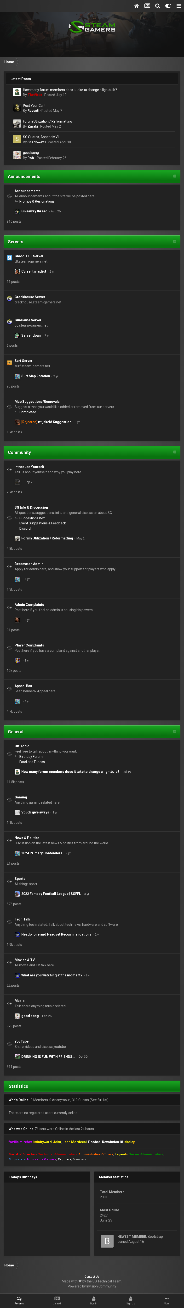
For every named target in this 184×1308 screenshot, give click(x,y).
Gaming (21, 797)
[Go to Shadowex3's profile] (17, 139)
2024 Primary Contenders (41, 853)
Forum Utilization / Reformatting (47, 121)
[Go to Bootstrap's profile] (107, 1241)
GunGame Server (28, 320)
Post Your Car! (34, 106)
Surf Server (24, 361)
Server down (31, 335)
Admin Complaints (29, 605)
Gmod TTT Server (29, 256)
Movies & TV (25, 960)
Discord (25, 528)
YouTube (22, 1041)
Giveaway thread (34, 211)
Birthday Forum (31, 757)
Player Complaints (29, 645)
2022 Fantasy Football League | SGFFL (51, 894)
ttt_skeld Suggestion (54, 422)
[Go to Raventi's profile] (17, 108)
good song (31, 153)
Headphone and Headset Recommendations (56, 934)
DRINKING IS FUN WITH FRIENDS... (48, 1057)
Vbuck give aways (35, 812)
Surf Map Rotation (35, 376)
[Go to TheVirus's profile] (17, 92)
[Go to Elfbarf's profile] (17, 271)
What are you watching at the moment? (51, 975)
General (15, 731)
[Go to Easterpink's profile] (17, 482)
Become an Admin (29, 564)
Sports (20, 879)
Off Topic (22, 746)
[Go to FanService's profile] (17, 211)
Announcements (24, 176)
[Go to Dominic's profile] (17, 620)
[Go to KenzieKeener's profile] (17, 335)
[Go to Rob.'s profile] (17, 155)
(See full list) (99, 1100)
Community (19, 452)
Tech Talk (22, 919)
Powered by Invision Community (92, 1286)
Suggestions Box (32, 518)
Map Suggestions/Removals (37, 402)
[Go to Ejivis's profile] (17, 934)
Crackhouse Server (30, 297)
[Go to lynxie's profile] (17, 1056)
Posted (55, 95)
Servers (15, 241)
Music (19, 1001)
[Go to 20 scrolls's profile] (17, 422)
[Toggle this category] (174, 176)
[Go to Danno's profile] (17, 812)
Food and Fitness (32, 762)
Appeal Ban (23, 686)
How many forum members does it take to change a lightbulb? (70, 90)
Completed (27, 412)
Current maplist (33, 271)
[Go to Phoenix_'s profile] (17, 894)
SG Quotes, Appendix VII (41, 137)
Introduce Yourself (29, 467)
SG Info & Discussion (31, 507)
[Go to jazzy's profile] (17, 376)
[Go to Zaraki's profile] (17, 123)
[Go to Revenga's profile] (17, 660)
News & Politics (27, 838)
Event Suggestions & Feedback (42, 523)
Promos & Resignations (37, 201)
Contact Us (92, 1276)
